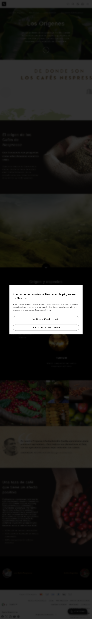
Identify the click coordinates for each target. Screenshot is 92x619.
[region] (46, 309)
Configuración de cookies (46, 319)
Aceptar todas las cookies (46, 327)
